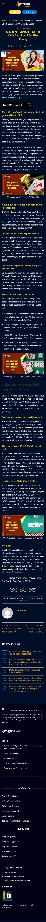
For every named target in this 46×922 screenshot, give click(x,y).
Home (4, 20)
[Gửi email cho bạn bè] (25, 590)
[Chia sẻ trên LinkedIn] (34, 590)
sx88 (17, 773)
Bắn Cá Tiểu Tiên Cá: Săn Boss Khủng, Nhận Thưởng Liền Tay (11, 628)
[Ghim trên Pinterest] (30, 590)
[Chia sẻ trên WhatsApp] (12, 590)
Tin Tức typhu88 (16, 20)
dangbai (35, 46)
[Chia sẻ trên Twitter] (21, 590)
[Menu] (3, 4)
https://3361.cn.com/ (19, 768)
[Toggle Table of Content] (28, 105)
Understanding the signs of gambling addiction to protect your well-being (25, 679)
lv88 (20, 773)
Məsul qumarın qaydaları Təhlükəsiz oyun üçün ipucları (24, 671)
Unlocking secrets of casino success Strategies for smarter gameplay (25, 687)
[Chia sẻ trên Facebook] (16, 590)
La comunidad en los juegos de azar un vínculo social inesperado (25, 652)
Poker (24, 578)
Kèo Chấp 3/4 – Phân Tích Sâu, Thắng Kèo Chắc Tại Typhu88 (35, 628)
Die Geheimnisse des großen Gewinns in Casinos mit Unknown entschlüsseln (26, 661)
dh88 (25, 773)
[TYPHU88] (23, 4)
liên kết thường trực (23, 601)
